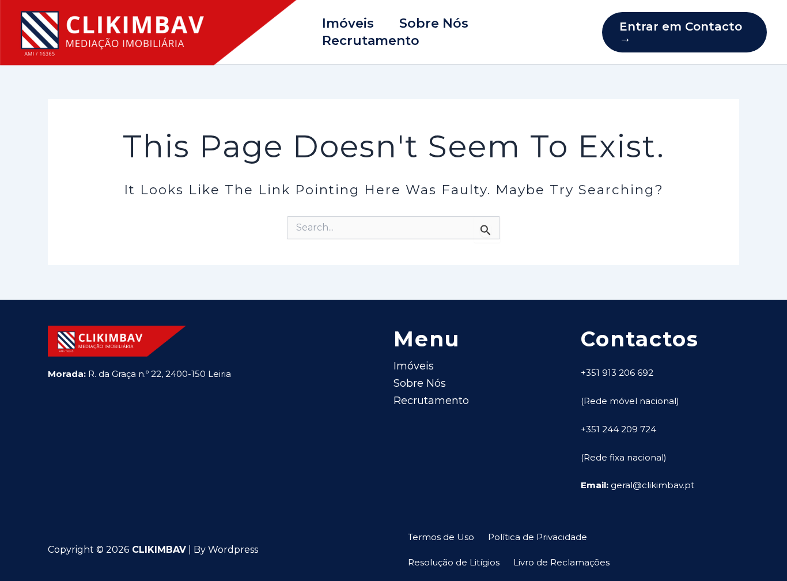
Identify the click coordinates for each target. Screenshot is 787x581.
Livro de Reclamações (561, 562)
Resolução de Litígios (454, 562)
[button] (684, 32)
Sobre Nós (433, 23)
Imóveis (348, 23)
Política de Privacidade (537, 536)
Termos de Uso (441, 536)
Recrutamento (370, 40)
